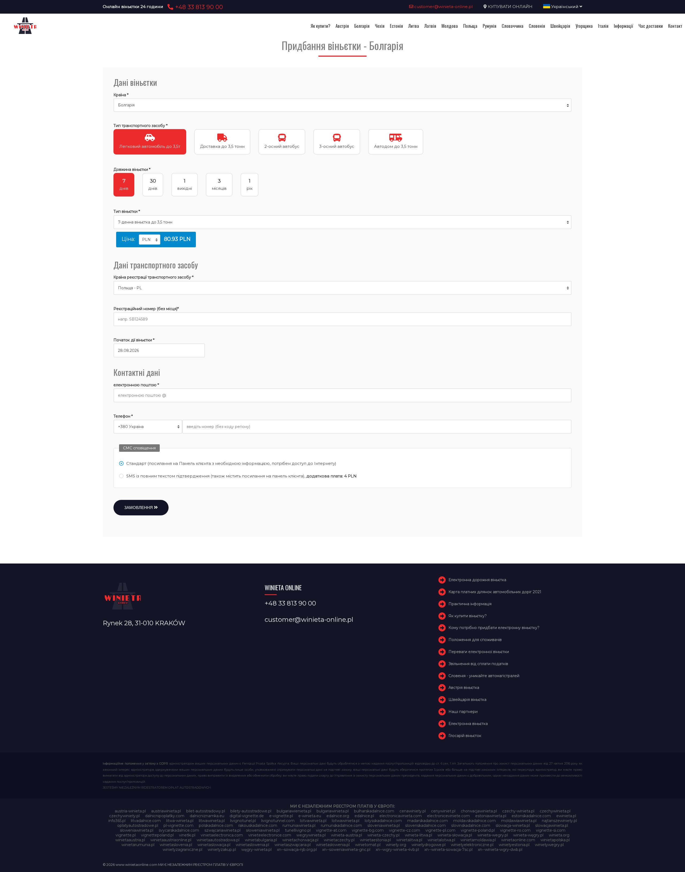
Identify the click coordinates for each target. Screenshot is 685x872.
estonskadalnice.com (531, 815)
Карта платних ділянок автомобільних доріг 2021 (494, 591)
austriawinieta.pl (166, 811)
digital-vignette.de (247, 815)
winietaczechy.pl (339, 840)
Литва (413, 25)
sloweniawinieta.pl (136, 830)
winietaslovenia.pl (176, 844)
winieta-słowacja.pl (454, 835)
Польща (470, 25)
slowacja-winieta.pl (513, 825)
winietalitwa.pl (409, 840)
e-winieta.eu (309, 815)
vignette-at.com (331, 830)
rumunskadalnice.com (341, 825)
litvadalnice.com (146, 820)
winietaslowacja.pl (213, 844)
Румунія (489, 25)
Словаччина (512, 25)
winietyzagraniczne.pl (182, 849)
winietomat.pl (367, 844)
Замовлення (139, 507)
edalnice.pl (364, 815)
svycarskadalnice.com (179, 830)
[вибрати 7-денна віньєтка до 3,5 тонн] (342, 222)
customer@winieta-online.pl (443, 6)
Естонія (396, 25)
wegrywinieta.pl (311, 835)
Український (565, 6)
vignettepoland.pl (157, 835)
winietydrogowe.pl (429, 844)
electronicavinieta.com (400, 815)
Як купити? (320, 25)
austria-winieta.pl (130, 811)
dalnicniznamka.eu (207, 815)
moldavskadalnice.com (474, 820)
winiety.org (396, 844)
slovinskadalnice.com (470, 825)
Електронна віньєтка (468, 723)
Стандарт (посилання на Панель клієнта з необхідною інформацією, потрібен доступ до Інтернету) (231, 463)
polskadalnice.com (216, 825)
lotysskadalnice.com (383, 820)
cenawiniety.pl (412, 811)
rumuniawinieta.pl (299, 825)
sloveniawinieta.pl (383, 825)
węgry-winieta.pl (256, 849)
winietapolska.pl (555, 840)
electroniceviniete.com (448, 815)
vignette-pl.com (440, 830)
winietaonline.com (518, 840)
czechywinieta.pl (555, 811)
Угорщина (584, 25)
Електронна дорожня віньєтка (477, 579)
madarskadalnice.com (427, 820)
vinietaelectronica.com (222, 835)
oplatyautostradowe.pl (137, 825)
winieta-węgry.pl (528, 835)
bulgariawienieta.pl (294, 811)
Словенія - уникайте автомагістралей (483, 675)
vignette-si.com (550, 830)
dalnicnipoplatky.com (164, 815)
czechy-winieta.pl (518, 811)
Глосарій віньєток (464, 735)
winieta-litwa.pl (418, 835)
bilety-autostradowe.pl (250, 811)
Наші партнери (463, 711)
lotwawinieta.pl (345, 820)
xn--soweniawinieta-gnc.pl (346, 849)
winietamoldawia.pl (478, 840)
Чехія (380, 25)
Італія (603, 25)
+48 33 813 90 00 (198, 6)
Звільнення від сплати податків (478, 663)
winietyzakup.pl (222, 849)
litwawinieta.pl (212, 820)
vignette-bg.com (368, 830)
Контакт (675, 25)
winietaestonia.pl (375, 840)
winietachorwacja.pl (300, 840)
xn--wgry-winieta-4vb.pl (397, 849)
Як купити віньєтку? (467, 616)
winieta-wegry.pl (492, 835)
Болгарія (362, 25)
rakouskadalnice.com (257, 825)
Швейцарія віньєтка (467, 699)
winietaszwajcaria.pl (293, 844)
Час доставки (650, 25)
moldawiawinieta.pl (518, 820)
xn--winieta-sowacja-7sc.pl (448, 849)
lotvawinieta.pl (313, 820)
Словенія (537, 25)
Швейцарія (560, 25)
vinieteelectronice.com (269, 835)
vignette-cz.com (404, 830)
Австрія (342, 25)
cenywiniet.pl (443, 811)
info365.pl (116, 820)
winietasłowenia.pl (333, 844)
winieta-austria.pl (346, 835)
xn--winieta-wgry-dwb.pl (500, 849)
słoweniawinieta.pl (263, 830)
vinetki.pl (187, 835)
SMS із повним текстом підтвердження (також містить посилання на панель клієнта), (241, 476)
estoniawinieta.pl (490, 815)
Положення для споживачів (475, 639)
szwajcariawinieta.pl (222, 830)
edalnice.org (337, 815)
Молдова (450, 25)
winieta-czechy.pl (383, 835)
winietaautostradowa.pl (218, 840)
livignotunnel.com (278, 820)
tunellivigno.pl (298, 830)
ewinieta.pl (566, 815)
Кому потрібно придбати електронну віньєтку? (493, 628)
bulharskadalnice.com (374, 811)
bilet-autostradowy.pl (205, 811)
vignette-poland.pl (478, 830)
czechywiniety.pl (124, 815)
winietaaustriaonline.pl (170, 840)
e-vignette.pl (281, 815)
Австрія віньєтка (463, 687)
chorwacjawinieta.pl (479, 811)
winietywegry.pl (549, 844)
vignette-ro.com (515, 830)
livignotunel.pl (243, 820)
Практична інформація (470, 603)
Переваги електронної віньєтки (478, 651)
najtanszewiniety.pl (559, 820)
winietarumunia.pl (137, 844)
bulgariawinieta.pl (333, 811)
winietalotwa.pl (441, 840)
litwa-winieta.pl (179, 820)
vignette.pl (126, 835)
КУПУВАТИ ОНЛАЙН (510, 6)
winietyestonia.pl (514, 844)
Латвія (430, 25)
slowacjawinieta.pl (551, 825)
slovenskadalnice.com (425, 825)
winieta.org (559, 835)
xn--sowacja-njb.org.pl (297, 849)
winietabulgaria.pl (261, 840)
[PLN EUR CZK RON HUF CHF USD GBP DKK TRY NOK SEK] (149, 239)
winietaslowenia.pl (252, 844)
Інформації (623, 25)
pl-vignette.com (178, 825)
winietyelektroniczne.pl (472, 844)
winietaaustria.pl (130, 840)
